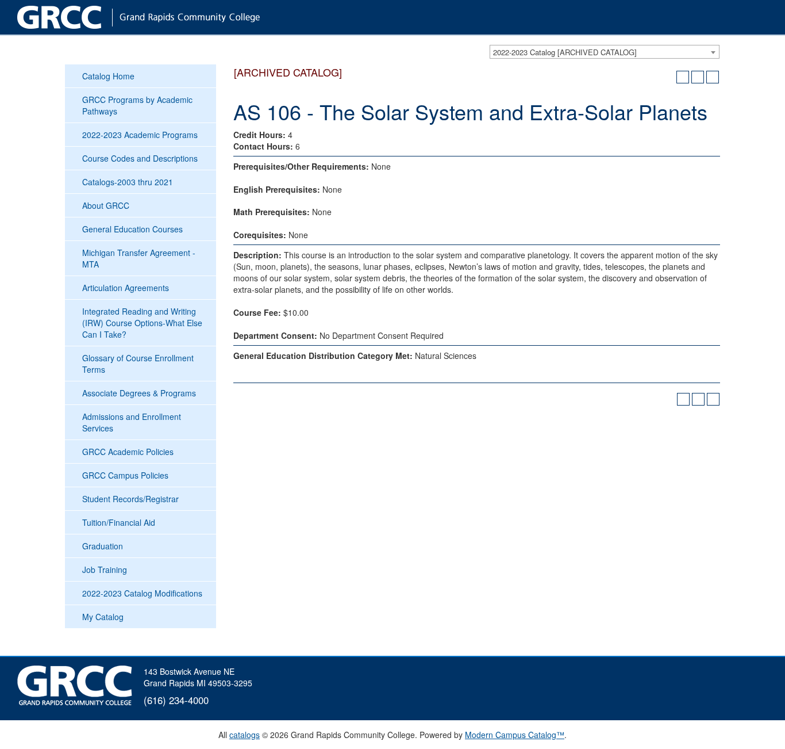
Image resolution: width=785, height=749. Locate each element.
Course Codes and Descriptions (140, 158)
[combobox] (604, 52)
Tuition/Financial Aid (118, 522)
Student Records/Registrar (130, 499)
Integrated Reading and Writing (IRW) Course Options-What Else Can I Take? (142, 322)
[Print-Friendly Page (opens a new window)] (697, 77)
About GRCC (105, 205)
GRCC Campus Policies (125, 475)
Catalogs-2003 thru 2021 (127, 182)
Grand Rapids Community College (161, 17)
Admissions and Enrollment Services (131, 422)
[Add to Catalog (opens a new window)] (682, 77)
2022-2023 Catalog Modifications (142, 593)
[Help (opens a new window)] (712, 77)
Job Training (104, 569)
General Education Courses (132, 229)
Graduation (102, 546)
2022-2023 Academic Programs (140, 134)
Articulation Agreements (125, 287)
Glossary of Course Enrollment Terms (138, 363)
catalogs (244, 734)
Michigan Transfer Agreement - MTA (138, 258)
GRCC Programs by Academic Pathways (137, 105)
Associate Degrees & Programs (139, 393)
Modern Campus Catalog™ (514, 734)
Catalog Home (108, 76)
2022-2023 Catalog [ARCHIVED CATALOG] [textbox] (565, 52)
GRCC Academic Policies (128, 451)
